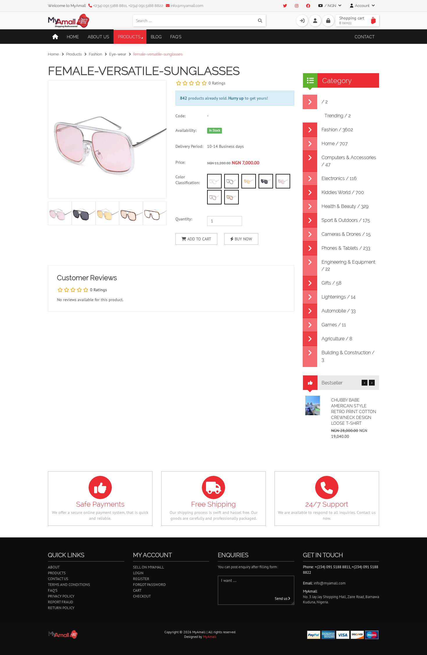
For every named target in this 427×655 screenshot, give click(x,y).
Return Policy (61, 607)
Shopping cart (351, 20)
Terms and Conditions (69, 584)
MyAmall (209, 636)
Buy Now (243, 239)
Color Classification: (187, 179)
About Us (98, 37)
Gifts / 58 (332, 283)
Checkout (142, 596)
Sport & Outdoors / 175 (346, 220)
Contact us (58, 578)
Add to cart (198, 239)
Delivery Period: (189, 146)
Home (73, 37)
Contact (365, 37)
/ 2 (325, 102)
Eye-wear (117, 54)
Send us (281, 598)
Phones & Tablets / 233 (346, 248)
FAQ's (176, 37)
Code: (180, 115)
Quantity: (183, 219)
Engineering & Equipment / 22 (348, 265)
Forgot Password (149, 584)
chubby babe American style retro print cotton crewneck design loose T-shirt (353, 412)
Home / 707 (335, 143)
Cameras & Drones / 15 (346, 234)
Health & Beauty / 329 (345, 206)
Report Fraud (60, 602)
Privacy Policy (61, 596)
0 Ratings (217, 83)
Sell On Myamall (148, 567)
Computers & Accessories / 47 (349, 161)
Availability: (185, 130)
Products (129, 37)
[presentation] (161, 213)
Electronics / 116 (339, 178)
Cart (137, 590)
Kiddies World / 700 (343, 192)
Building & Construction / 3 (348, 356)
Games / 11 (334, 325)
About (54, 567)
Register (141, 578)
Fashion (95, 54)
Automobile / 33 (339, 311)
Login (138, 573)
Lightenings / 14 (339, 297)
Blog (156, 37)
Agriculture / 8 (337, 338)
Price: (180, 162)
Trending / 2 (337, 115)
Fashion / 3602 (337, 129)
